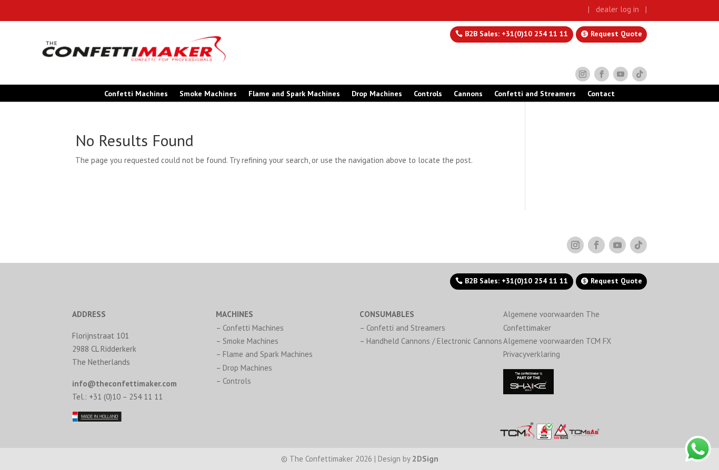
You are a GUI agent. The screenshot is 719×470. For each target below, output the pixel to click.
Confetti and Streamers (535, 94)
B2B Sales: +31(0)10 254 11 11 (516, 33)
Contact (601, 94)
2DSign (425, 459)
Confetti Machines (136, 94)
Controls (428, 94)
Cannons (468, 94)
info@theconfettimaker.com (124, 384)
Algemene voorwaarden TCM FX (557, 341)
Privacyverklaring (531, 354)
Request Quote (616, 33)
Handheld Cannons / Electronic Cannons (434, 341)
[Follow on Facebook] (601, 74)
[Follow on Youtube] (620, 74)
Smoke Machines (208, 94)
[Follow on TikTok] (639, 74)
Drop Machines (377, 94)
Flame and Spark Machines (294, 94)
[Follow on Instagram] (582, 74)
